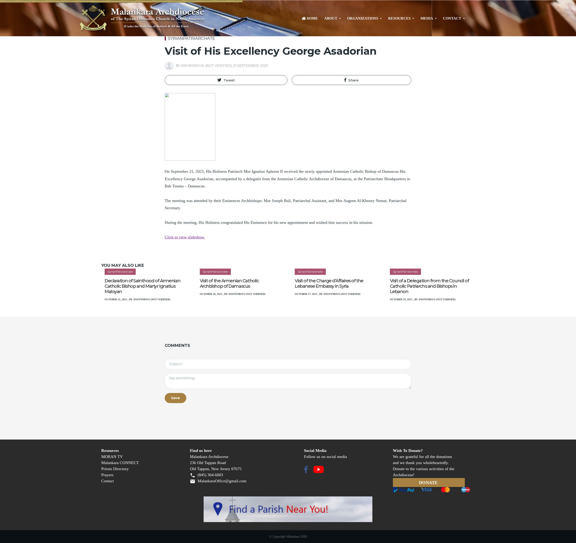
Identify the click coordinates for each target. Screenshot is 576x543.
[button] (226, 80)
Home (312, 18)
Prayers (107, 475)
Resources (399, 18)
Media (427, 18)
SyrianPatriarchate (191, 38)
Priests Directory (115, 469)
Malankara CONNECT (120, 462)
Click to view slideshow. (185, 237)
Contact (452, 18)
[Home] (158, 18)
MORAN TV (112, 456)
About (330, 18)
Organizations (362, 18)
